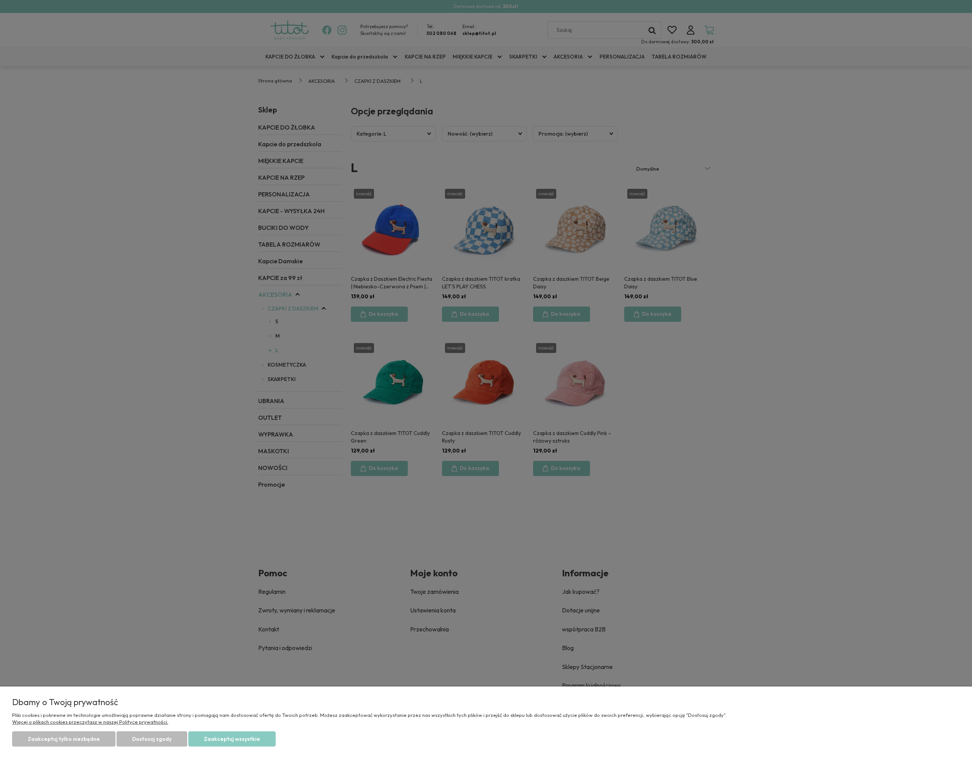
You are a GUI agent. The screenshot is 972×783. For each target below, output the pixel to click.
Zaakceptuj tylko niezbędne (64, 739)
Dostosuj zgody (152, 739)
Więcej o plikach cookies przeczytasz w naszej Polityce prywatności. (90, 722)
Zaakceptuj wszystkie (232, 739)
